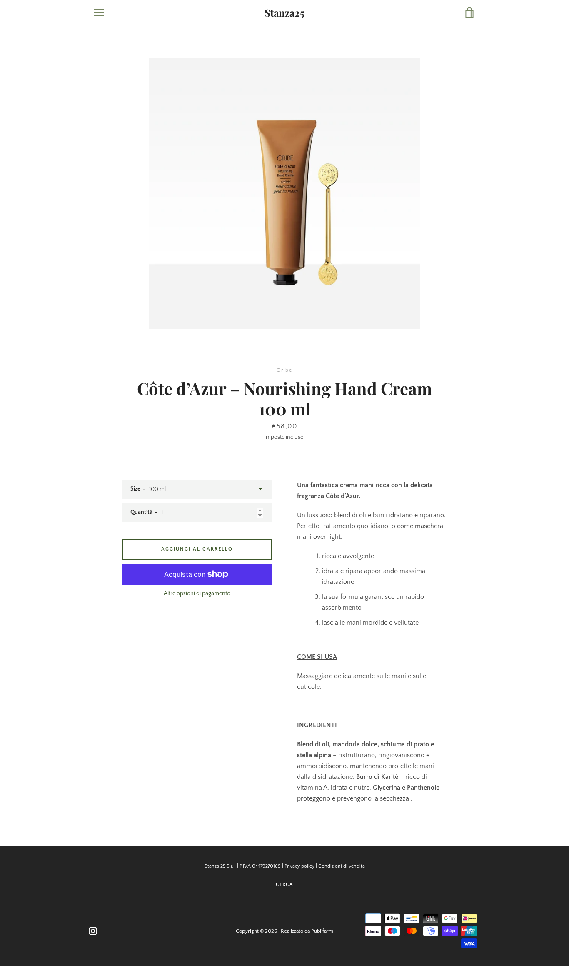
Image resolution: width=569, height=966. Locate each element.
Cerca (284, 884)
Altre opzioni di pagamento (197, 593)
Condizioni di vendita (341, 866)
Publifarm (322, 931)
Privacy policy (300, 866)
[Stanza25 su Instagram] (93, 930)
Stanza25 (284, 13)
